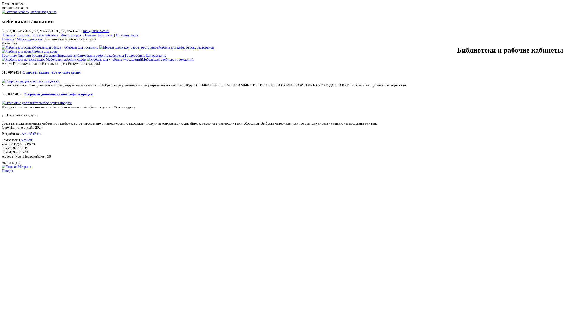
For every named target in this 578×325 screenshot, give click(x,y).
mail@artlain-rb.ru (96, 31)
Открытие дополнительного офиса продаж (58, 94)
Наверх (7, 171)
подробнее (109, 63)
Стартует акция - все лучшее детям (52, 72)
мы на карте (11, 163)
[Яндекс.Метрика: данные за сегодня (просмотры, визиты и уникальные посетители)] (16, 167)
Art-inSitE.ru (31, 134)
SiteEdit (26, 140)
